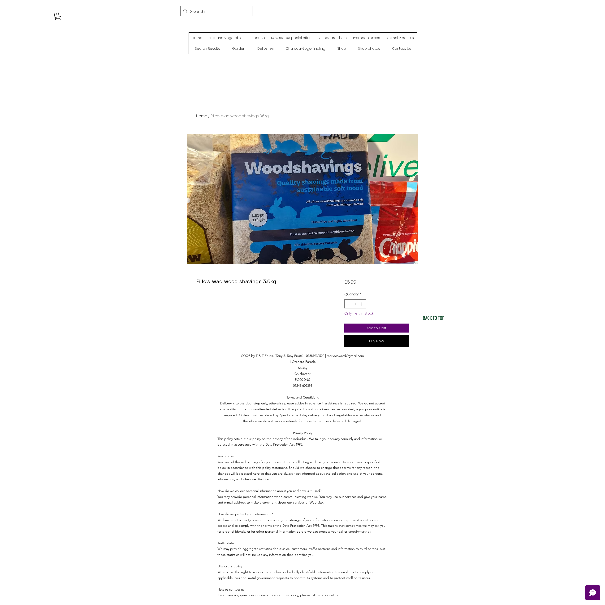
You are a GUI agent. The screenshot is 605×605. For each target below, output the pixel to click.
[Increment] (362, 304)
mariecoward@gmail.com (345, 356)
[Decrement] (348, 304)
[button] (58, 16)
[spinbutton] (355, 304)
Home (201, 116)
